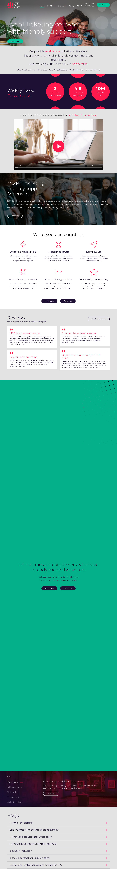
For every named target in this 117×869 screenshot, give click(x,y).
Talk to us (68, 301)
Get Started (89, 6)
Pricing (71, 6)
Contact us (103, 5)
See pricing (15, 216)
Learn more (51, 793)
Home (42, 6)
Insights (85, 3)
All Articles (91, 3)
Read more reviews (99, 319)
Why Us (79, 6)
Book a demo (15, 41)
